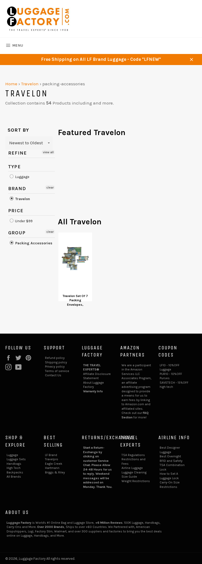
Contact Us (53, 375)
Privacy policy (55, 366)
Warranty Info (93, 391)
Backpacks (15, 472)
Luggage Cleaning (134, 472)
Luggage (21, 177)
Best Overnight (170, 456)
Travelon (30, 83)
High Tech (14, 468)
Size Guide (129, 476)
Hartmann (52, 468)
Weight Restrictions (136, 481)
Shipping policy (56, 362)
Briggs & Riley (55, 472)
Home (11, 83)
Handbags (14, 464)
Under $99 (23, 221)
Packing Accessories (33, 243)
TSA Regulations (133, 455)
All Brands (14, 476)
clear (50, 187)
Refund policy (55, 358)
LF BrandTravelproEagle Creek (53, 459)
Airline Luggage (132, 468)
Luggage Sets (16, 459)
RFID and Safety (171, 461)
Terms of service (57, 371)
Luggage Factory (32, 559)
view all (48, 152)
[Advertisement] (127, 179)
